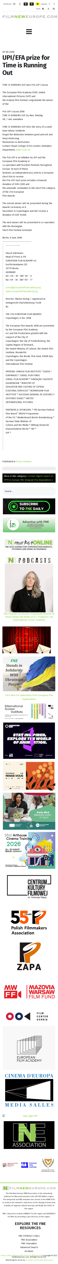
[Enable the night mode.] (20, 4)
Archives (29, 1251)
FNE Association (29, 1239)
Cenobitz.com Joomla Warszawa (39, 1260)
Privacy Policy (6, 1255)
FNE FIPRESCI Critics (29, 1236)
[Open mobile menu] (29, 32)
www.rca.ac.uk (23, 149)
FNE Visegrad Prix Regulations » (36, 480)
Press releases (24, 461)
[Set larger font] (54, 8)
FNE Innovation (29, 1243)
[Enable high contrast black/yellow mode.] (31, 4)
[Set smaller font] (43, 8)
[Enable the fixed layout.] (49, 4)
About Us (37, 1255)
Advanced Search (29, 1247)
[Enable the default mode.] (14, 4)
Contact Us (27, 1255)
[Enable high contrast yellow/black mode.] (37, 4)
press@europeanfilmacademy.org (23, 287)
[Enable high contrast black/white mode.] (26, 4)
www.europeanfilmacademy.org (22, 291)
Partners (17, 1255)
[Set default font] (48, 8)
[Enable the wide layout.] (54, 4)
